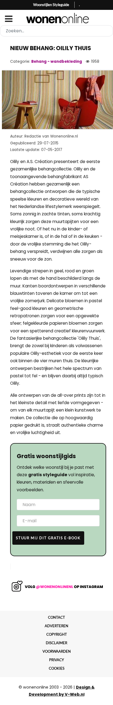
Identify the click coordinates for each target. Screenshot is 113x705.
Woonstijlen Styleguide (51, 4)
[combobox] (56, 30)
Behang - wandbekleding (56, 61)
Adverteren (56, 626)
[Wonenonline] (56, 18)
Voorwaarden (57, 651)
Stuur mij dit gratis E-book (48, 538)
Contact (56, 617)
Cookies (56, 668)
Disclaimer (56, 643)
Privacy (56, 660)
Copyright (56, 634)
